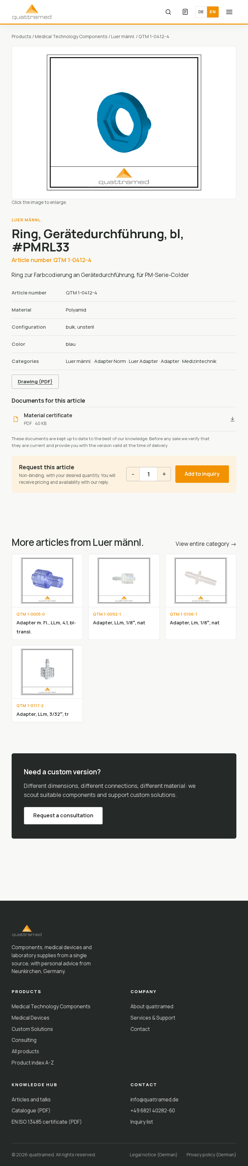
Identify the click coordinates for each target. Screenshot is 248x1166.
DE (201, 12)
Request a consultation (63, 815)
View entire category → (206, 543)
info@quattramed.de (154, 1099)
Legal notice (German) (154, 1154)
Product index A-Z (33, 1062)
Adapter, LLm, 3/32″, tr (42, 714)
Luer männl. (123, 36)
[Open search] (168, 12)
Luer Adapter (143, 361)
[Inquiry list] (185, 12)
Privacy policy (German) (211, 1154)
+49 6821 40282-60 (152, 1110)
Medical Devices (30, 1017)
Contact (140, 1029)
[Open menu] (229, 12)
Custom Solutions (32, 1029)
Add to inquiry (202, 473)
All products (25, 1051)
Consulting (24, 1040)
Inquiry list (141, 1121)
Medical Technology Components (71, 36)
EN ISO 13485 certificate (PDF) (47, 1121)
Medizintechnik (199, 361)
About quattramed (151, 1006)
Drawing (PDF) (35, 381)
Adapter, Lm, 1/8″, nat (195, 622)
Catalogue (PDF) (31, 1110)
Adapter (170, 361)
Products (21, 36)
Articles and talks (31, 1099)
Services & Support (152, 1017)
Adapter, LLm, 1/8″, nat (119, 622)
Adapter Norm (110, 361)
